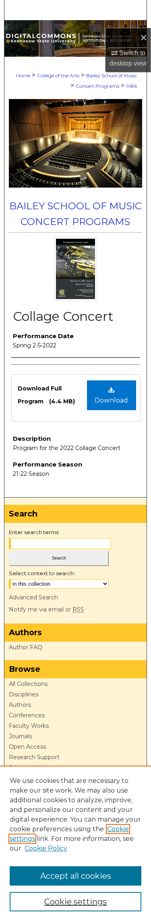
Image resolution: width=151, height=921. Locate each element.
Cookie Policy (46, 848)
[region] (75, 843)
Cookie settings (75, 902)
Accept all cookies (75, 876)
